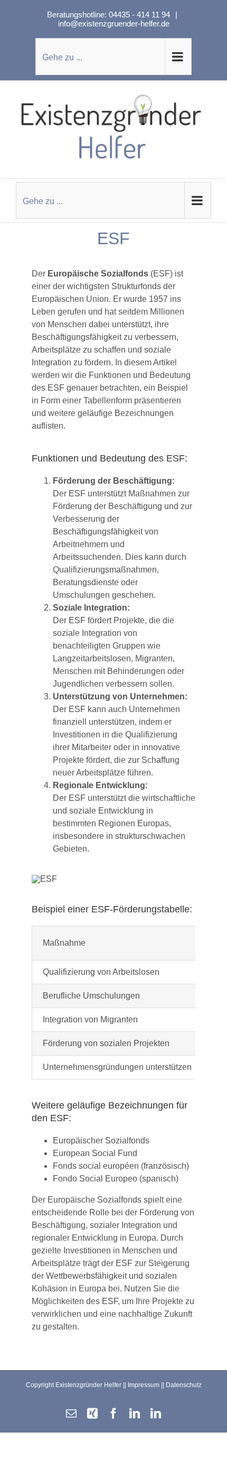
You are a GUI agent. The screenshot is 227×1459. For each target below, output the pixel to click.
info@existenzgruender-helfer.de (113, 23)
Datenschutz (184, 1385)
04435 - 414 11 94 (140, 14)
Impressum (143, 1385)
